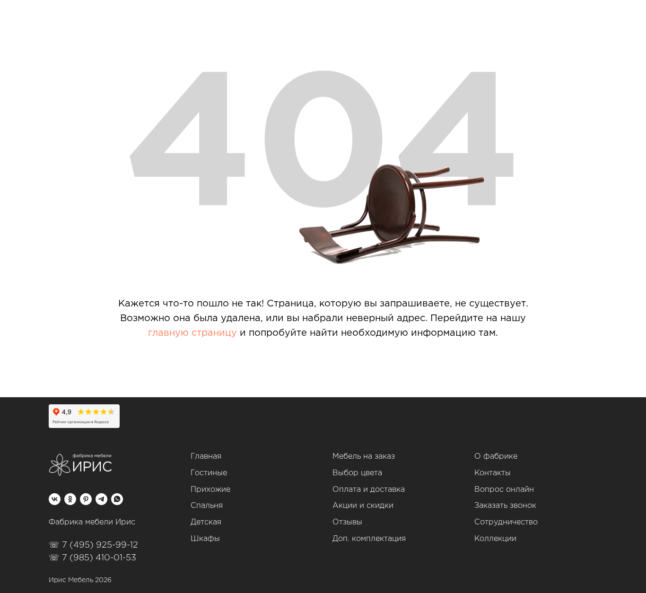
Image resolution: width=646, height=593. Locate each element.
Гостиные (209, 473)
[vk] (55, 499)
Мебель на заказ (363, 456)
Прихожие (210, 489)
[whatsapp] (117, 499)
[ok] (70, 499)
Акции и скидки (362, 505)
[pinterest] (86, 499)
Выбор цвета (357, 473)
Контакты (492, 473)
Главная (206, 456)
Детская (206, 522)
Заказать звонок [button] (505, 505)
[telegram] (101, 499)
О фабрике (495, 456)
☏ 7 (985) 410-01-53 (92, 558)
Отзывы (347, 522)
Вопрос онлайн (504, 489)
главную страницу (192, 333)
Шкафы (205, 538)
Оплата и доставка (368, 489)
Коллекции (495, 538)
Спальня (207, 505)
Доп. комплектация (369, 538)
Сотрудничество (506, 522)
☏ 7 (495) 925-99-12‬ (93, 545)
